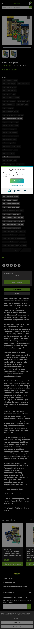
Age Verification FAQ (17, 185)
